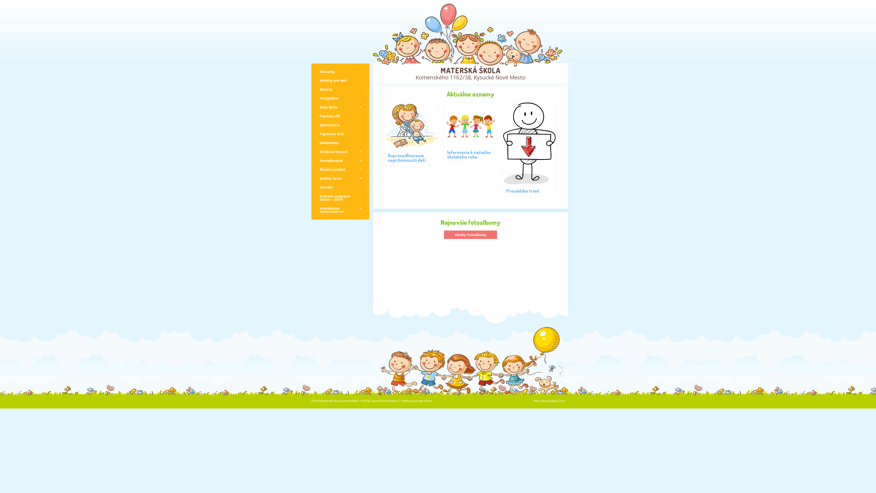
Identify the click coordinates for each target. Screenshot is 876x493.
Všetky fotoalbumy (470, 235)
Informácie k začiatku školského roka (469, 154)
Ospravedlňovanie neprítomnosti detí (407, 157)
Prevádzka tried (522, 191)
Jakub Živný (557, 401)
